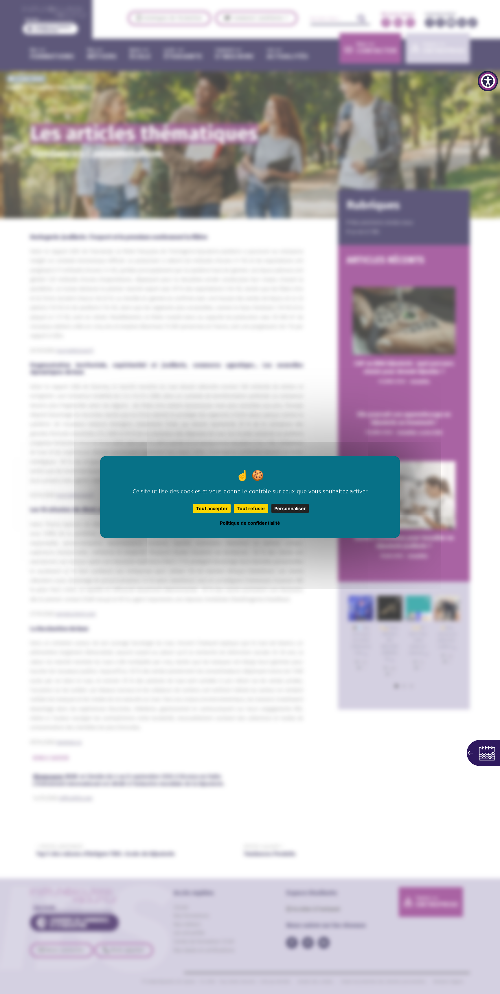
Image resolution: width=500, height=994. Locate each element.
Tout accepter (212, 508)
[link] (488, 81)
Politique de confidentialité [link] (250, 523)
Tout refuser (251, 508)
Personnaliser (290, 508)
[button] (483, 753)
